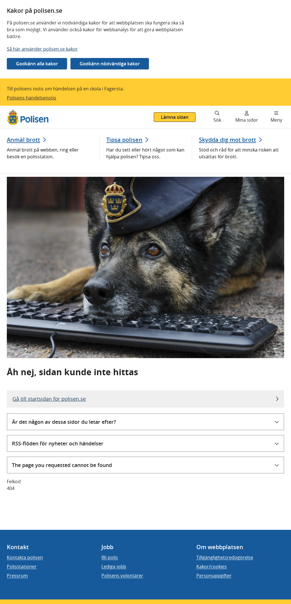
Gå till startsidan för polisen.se (49, 398)
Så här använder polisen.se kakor (42, 49)
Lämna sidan (174, 117)
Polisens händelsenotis (31, 98)
